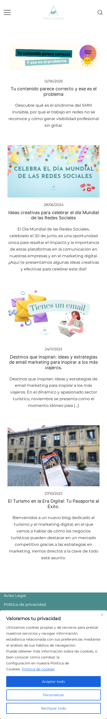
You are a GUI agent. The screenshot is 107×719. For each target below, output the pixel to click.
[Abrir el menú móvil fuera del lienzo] (7, 12)
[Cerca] (102, 615)
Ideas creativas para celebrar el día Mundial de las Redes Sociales (53, 215)
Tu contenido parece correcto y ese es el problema (54, 91)
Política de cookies (38, 669)
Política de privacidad (25, 604)
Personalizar (53, 695)
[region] (53, 664)
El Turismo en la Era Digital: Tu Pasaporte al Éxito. (53, 503)
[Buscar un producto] (100, 12)
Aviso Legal (15, 595)
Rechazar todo (53, 708)
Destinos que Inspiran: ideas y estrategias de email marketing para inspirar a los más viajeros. (53, 362)
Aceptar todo (53, 681)
